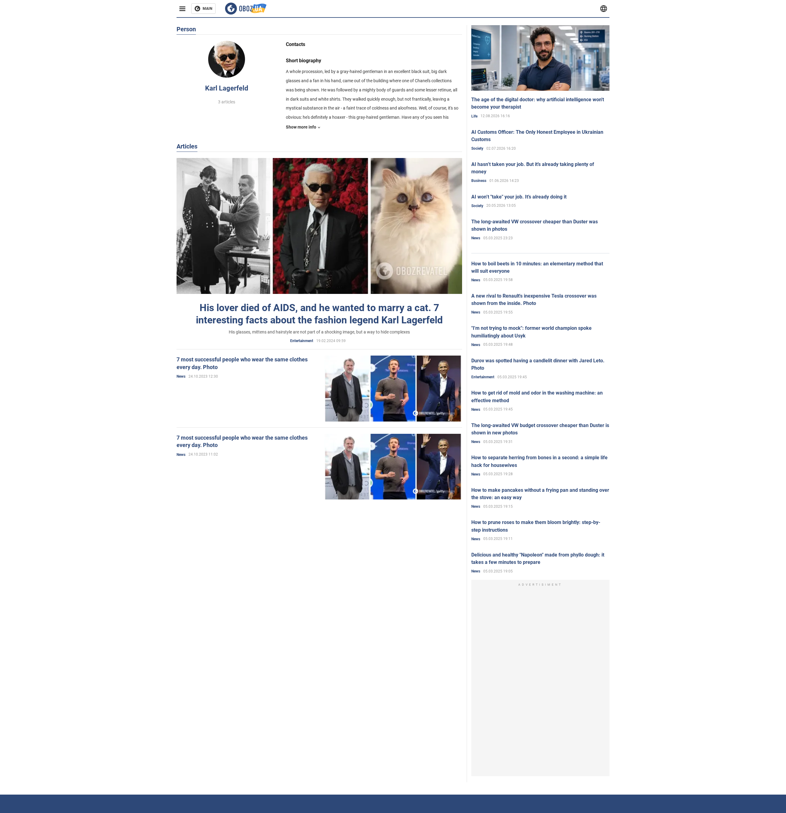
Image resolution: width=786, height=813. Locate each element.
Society (477, 148)
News (181, 376)
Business (478, 181)
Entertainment (301, 341)
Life (474, 116)
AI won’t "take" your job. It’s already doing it (518, 197)
